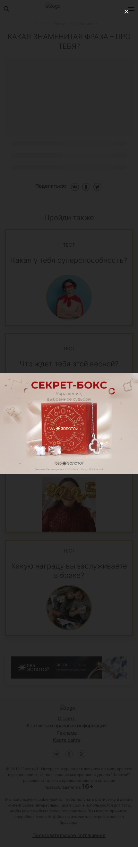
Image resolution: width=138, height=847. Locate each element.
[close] (126, 11)
